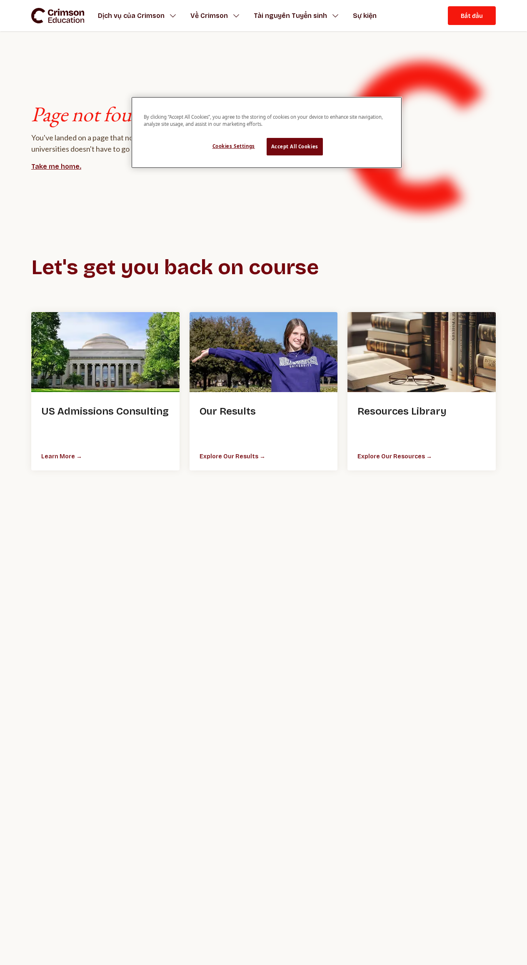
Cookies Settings (233, 146)
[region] (266, 132)
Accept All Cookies (294, 146)
